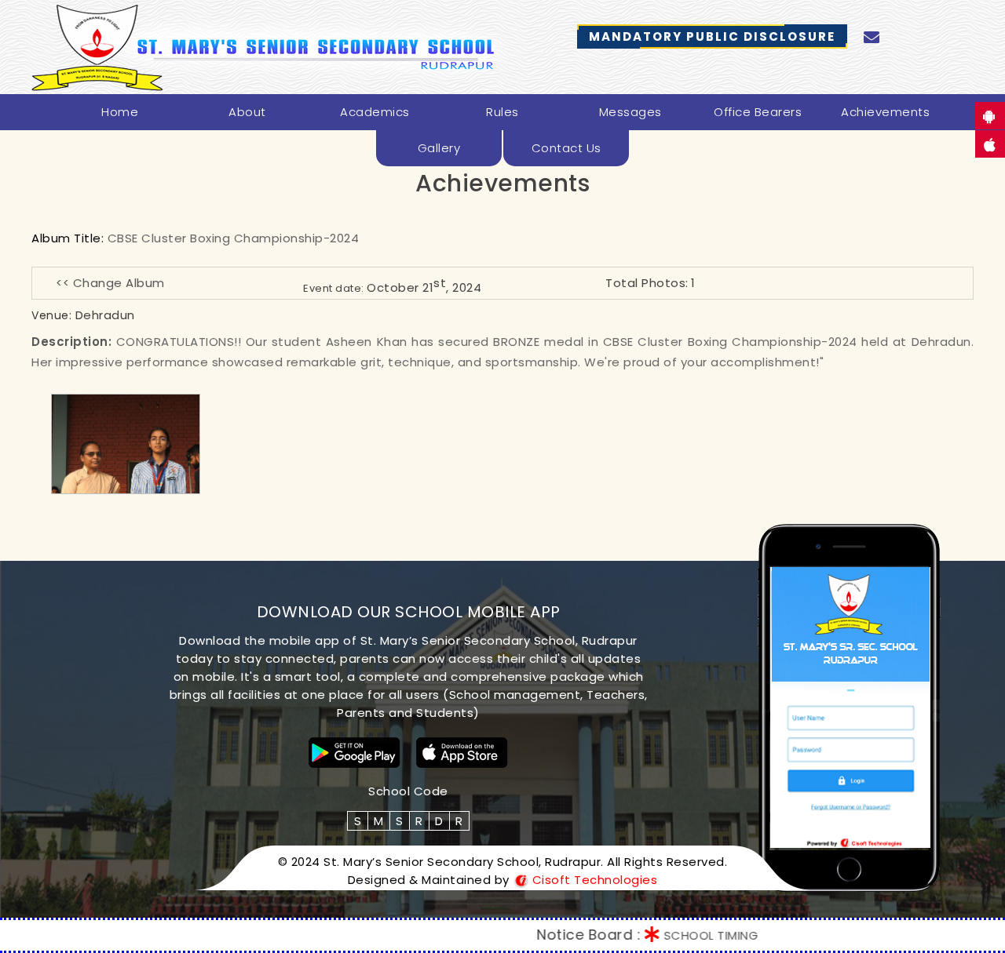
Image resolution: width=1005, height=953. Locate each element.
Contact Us (566, 148)
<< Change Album (110, 283)
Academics (375, 112)
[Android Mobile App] (354, 752)
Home (119, 112)
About (247, 112)
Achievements (885, 112)
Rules (502, 112)
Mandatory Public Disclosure (712, 36)
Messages (630, 112)
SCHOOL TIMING (662, 935)
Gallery (439, 148)
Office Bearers (758, 112)
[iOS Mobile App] (462, 752)
